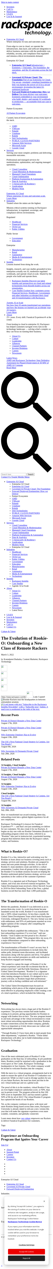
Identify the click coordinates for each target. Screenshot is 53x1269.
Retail (14, 252)
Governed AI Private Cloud (18, 1186)
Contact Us (6, 477)
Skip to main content (10, 2)
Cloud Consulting (19, 169)
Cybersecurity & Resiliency (24, 184)
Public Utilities (18, 229)
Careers (15, 351)
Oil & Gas (16, 227)
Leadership (16, 341)
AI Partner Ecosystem (16, 113)
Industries (11, 201)
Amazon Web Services (22, 143)
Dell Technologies (20, 138)
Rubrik (15, 136)
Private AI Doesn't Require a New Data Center (21, 721)
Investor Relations (19, 348)
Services (10, 150)
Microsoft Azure (19, 145)
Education (16, 241)
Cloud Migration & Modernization (26, 172)
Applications (17, 186)
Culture (15, 338)
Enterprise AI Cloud (15, 39)
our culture (25, 1118)
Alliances (16, 343)
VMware (16, 128)
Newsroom (16, 353)
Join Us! (4, 1145)
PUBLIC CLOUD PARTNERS (26, 141)
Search (30, 474)
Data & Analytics (19, 181)
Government (17, 238)
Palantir (15, 131)
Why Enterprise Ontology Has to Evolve (18, 735)
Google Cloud (18, 148)
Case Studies (31, 294)
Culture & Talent (8, 631)
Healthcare (16, 222)
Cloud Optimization (20, 176)
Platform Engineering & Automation (27, 179)
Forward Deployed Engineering (20, 1189)
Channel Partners (19, 346)
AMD (14, 126)
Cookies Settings (26, 1245)
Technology (17, 259)
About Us (16, 336)
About (9, 315)
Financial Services (20, 224)
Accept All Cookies (26, 1251)
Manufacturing (18, 250)
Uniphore (16, 133)
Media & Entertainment (22, 257)
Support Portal (13, 1152)
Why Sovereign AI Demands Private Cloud (19, 751)
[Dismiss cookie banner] (44, 1201)
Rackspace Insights (31, 284)
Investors (10, 1157)
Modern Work (18, 189)
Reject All (26, 1258)
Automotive (17, 255)
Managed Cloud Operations (24, 174)
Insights (10, 262)
